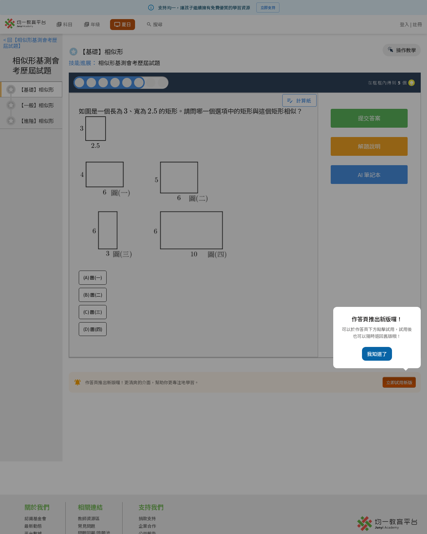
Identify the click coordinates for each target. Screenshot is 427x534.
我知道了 (377, 354)
